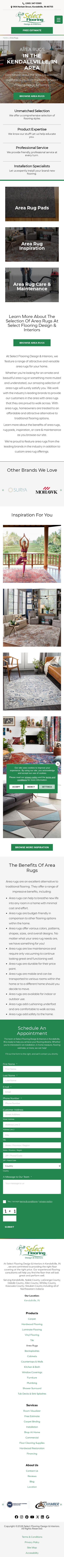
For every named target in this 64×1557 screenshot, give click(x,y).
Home (5, 38)
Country (6, 1171)
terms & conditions (29, 1201)
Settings (47, 787)
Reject (31, 787)
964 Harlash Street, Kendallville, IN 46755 (33, 6)
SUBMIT (9, 1226)
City (4, 1140)
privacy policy (45, 1201)
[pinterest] (26, 1517)
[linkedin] (42, 1517)
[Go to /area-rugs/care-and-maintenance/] (32, 285)
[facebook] (16, 1517)
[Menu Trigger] (58, 20)
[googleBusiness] (47, 1517)
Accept (16, 787)
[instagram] (21, 1517)
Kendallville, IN (32, 1300)
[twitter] (37, 1517)
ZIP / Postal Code (9, 1160)
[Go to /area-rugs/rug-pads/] (32, 204)
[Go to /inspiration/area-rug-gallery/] (32, 244)
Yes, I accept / (29, 1201)
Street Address (8, 1119)
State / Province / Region (12, 1150)
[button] (32, 30)
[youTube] (32, 1517)
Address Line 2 (8, 1129)
